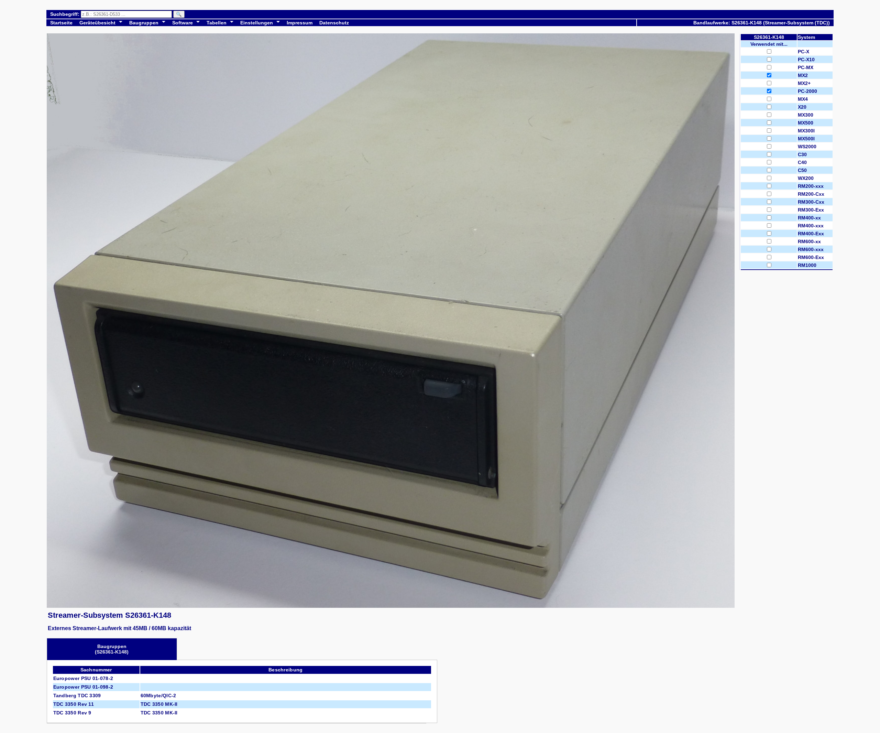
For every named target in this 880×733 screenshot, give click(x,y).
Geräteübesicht (97, 22)
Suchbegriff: (65, 14)
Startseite (61, 22)
